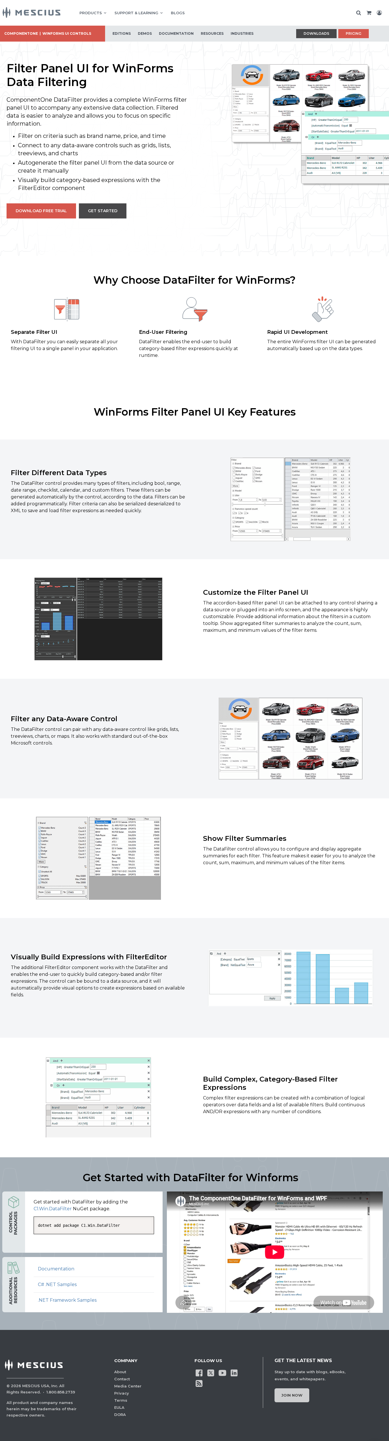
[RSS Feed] (199, 1383)
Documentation (56, 1269)
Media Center (128, 1386)
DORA (120, 1414)
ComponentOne (21, 33)
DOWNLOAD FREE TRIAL (41, 210)
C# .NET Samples (57, 1284)
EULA (119, 1407)
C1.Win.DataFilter (53, 1208)
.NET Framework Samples (67, 1300)
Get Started (102, 210)
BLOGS (178, 13)
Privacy (121, 1393)
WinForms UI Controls (66, 33)
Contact (122, 1379)
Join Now (291, 1395)
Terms (120, 1400)
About (120, 1372)
